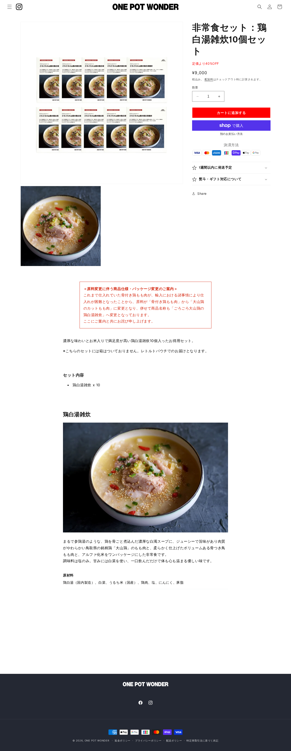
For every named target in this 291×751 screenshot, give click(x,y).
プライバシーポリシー (148, 740)
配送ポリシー (174, 740)
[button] (10, 7)
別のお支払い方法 (231, 133)
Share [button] (202, 193)
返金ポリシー (122, 740)
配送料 (209, 79)
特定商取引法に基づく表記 (202, 740)
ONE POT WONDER (97, 740)
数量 (195, 87)
